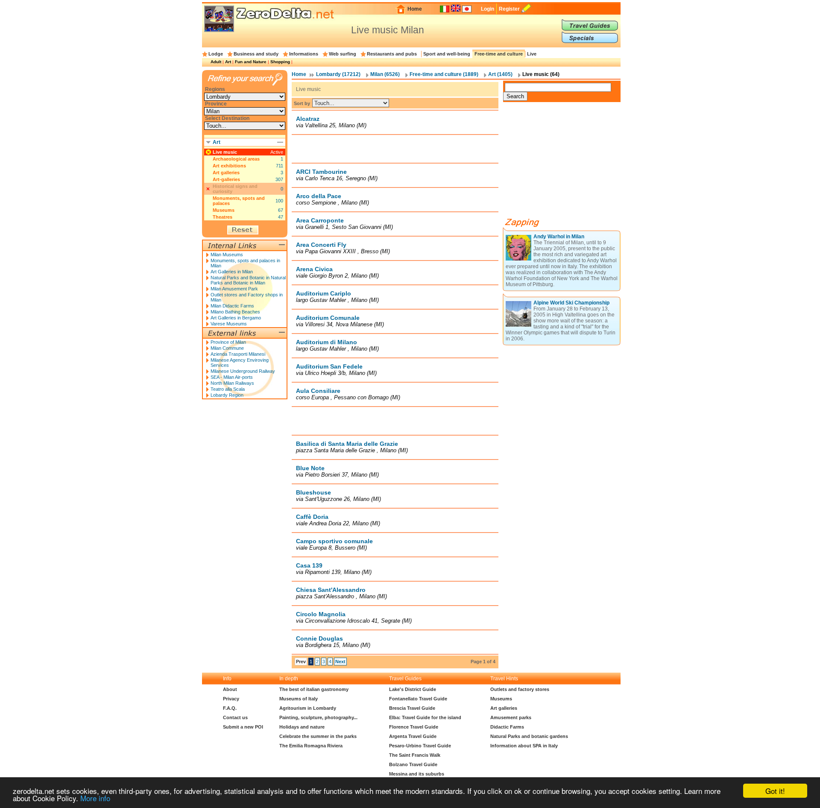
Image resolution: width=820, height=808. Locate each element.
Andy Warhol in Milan (558, 237)
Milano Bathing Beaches (235, 311)
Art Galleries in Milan (232, 271)
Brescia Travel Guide (412, 708)
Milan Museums (227, 254)
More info (95, 798)
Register (509, 9)
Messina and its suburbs (416, 773)
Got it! (775, 790)
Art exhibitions (229, 165)
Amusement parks (510, 717)
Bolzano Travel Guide (413, 764)
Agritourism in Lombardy (307, 708)
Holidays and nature (302, 726)
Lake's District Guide (412, 689)
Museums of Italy (298, 698)
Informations (303, 53)
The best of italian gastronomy (313, 689)
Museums (223, 210)
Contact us (235, 717)
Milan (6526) (385, 74)
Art (228, 61)
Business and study (256, 53)
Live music (225, 152)
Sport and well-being (446, 53)
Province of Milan (228, 342)
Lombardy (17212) (338, 74)
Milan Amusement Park (234, 288)
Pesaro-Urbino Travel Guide (420, 745)
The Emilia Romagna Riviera (311, 745)
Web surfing (342, 53)
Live (531, 53)
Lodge (215, 53)
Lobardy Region (227, 395)
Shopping (280, 61)
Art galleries (226, 172)
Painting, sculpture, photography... (318, 717)
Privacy (231, 698)
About (230, 689)
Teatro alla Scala (228, 389)
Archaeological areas (236, 158)
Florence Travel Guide (413, 726)
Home (414, 9)
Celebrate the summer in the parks (318, 736)
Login (487, 9)
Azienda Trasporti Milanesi (238, 354)
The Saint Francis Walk (414, 755)
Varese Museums (229, 323)
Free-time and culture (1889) (444, 74)
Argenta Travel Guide (412, 736)
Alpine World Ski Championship (571, 303)
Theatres (222, 217)
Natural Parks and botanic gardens (529, 736)
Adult (216, 61)
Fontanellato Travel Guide (418, 698)
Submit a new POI (243, 726)
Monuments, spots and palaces (239, 201)
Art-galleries (226, 179)
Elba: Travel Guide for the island (425, 717)
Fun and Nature (250, 61)
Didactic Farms (507, 726)
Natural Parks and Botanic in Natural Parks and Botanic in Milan (248, 280)
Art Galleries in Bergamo (236, 317)
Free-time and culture (498, 53)
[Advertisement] (395, 148)
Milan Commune (227, 348)
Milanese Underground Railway (243, 371)
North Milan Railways (232, 383)
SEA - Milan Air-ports (232, 377)
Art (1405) (500, 74)
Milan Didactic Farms (232, 305)
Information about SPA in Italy (524, 745)
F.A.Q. (230, 708)
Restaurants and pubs (392, 53)
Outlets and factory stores (519, 689)
